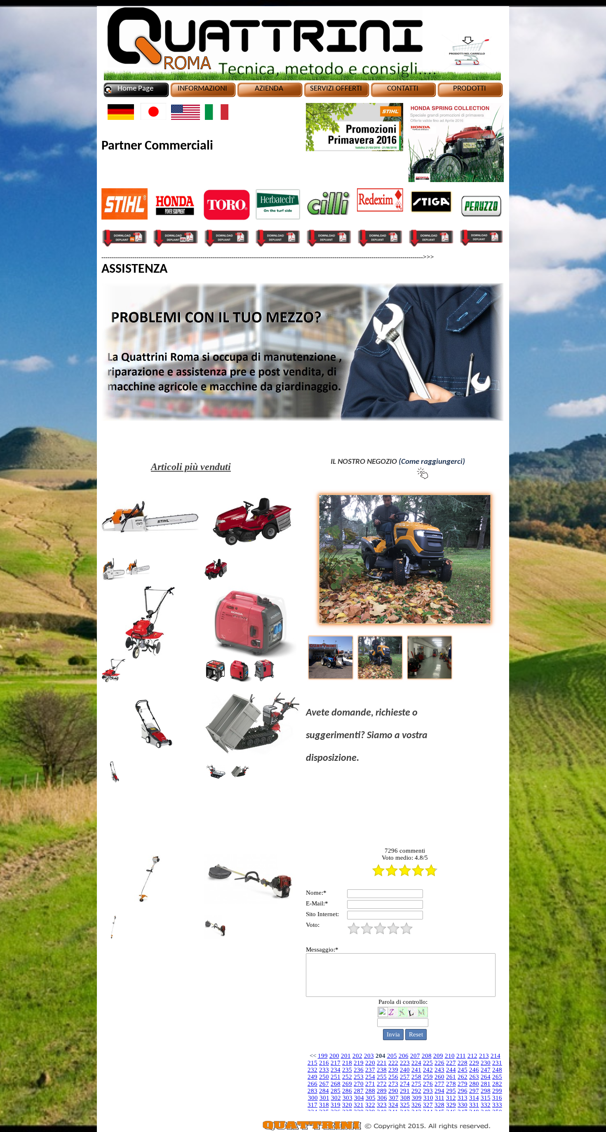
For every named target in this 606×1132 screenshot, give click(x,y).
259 (428, 1077)
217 (336, 1062)
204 (380, 1055)
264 (486, 1077)
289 (382, 1091)
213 (484, 1055)
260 (439, 1077)
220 (370, 1062)
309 (417, 1098)
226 (439, 1062)
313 (462, 1098)
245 (462, 1070)
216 (324, 1062)
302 (336, 1098)
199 (323, 1055)
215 (312, 1062)
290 (393, 1091)
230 (486, 1062)
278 (451, 1084)
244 (451, 1070)
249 (312, 1077)
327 (428, 1105)
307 (394, 1098)
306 (382, 1098)
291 (405, 1091)
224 (416, 1062)
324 (393, 1105)
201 (346, 1055)
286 (347, 1091)
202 (357, 1055)
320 (347, 1105)
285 (336, 1091)
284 (324, 1091)
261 (451, 1077)
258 (416, 1077)
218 (347, 1062)
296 (462, 1091)
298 (486, 1091)
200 (334, 1055)
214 (495, 1055)
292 (416, 1091)
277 (439, 1084)
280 (474, 1084)
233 (324, 1070)
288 (370, 1091)
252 (347, 1077)
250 (324, 1077)
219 (359, 1062)
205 (392, 1055)
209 (438, 1055)
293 (428, 1091)
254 (370, 1077)
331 (474, 1105)
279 (462, 1084)
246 (474, 1070)
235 (347, 1070)
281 (486, 1084)
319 (336, 1105)
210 (450, 1055)
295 (451, 1091)
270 (359, 1084)
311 (439, 1098)
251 (336, 1077)
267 (324, 1084)
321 (359, 1105)
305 (371, 1098)
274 (405, 1084)
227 (451, 1062)
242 (428, 1070)
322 (370, 1105)
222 (393, 1062)
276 (428, 1084)
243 (439, 1070)
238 (382, 1070)
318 (324, 1105)
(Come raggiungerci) (432, 462)
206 (404, 1055)
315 (486, 1098)
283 (312, 1091)
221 (382, 1062)
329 (451, 1105)
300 (313, 1098)
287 (359, 1091)
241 (416, 1070)
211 (461, 1055)
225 (428, 1062)
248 (497, 1070)
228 (462, 1062)
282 (497, 1084)
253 (359, 1077)
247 (486, 1070)
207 (415, 1055)
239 (393, 1070)
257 (405, 1077)
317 (312, 1105)
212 (472, 1055)
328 (439, 1105)
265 (497, 1077)
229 (474, 1062)
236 (359, 1070)
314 (474, 1098)
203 (369, 1055)
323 (382, 1105)
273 (393, 1084)
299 (497, 1091)
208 (427, 1055)
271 (370, 1084)
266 (312, 1084)
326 (416, 1105)
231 (497, 1062)
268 (336, 1084)
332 (486, 1105)
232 (312, 1070)
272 (382, 1084)
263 (474, 1077)
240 (405, 1070)
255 (382, 1077)
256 (393, 1077)
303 (347, 1098)
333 (497, 1105)
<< (313, 1055)
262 (462, 1077)
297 (474, 1091)
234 (336, 1070)
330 (462, 1105)
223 (405, 1062)
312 (451, 1098)
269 (347, 1084)
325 (405, 1105)
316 (497, 1098)
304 (359, 1098)
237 (370, 1070)
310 (428, 1098)
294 (439, 1091)
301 (324, 1098)
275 (416, 1084)
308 (405, 1098)
